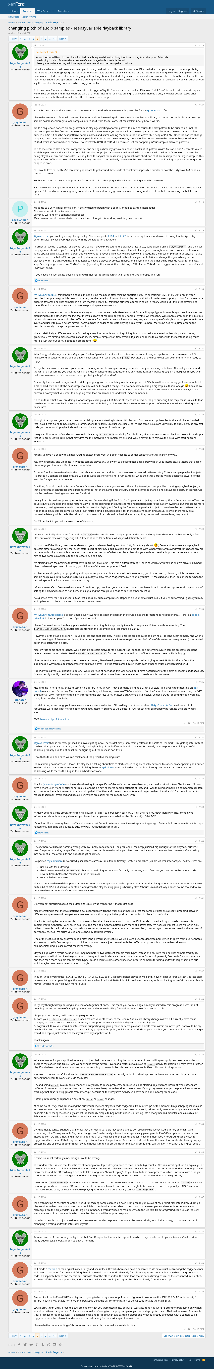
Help (189, 1359)
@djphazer (108, 767)
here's (59, 614)
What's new (43, 11)
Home (14, 11)
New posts (13, 16)
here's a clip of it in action (55, 719)
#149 (201, 1263)
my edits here (55, 860)
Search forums (29, 16)
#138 (201, 778)
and (49, 728)
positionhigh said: (45, 51)
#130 (201, 289)
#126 (201, 45)
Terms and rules (160, 1359)
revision (52, 1269)
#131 (201, 348)
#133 (201, 449)
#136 (201, 682)
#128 (201, 202)
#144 (201, 1054)
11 (54, 38)
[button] (53, 11)
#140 (201, 841)
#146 (201, 1152)
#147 (201, 1197)
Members (63, 11)
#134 (201, 529)
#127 (201, 104)
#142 (201, 971)
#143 (201, 999)
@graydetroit (41, 236)
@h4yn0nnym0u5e (45, 294)
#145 (201, 1124)
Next (61, 38)
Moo (13, 33)
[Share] (196, 46)
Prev (14, 38)
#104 (111, 236)
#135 (201, 609)
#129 (201, 230)
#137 (201, 737)
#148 (201, 1231)
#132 (201, 414)
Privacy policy (177, 1359)
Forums (27, 11)
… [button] (25, 38)
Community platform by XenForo (107, 1366)
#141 (201, 898)
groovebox (153, 110)
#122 (123, 236)
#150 (201, 1291)
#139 (201, 807)
